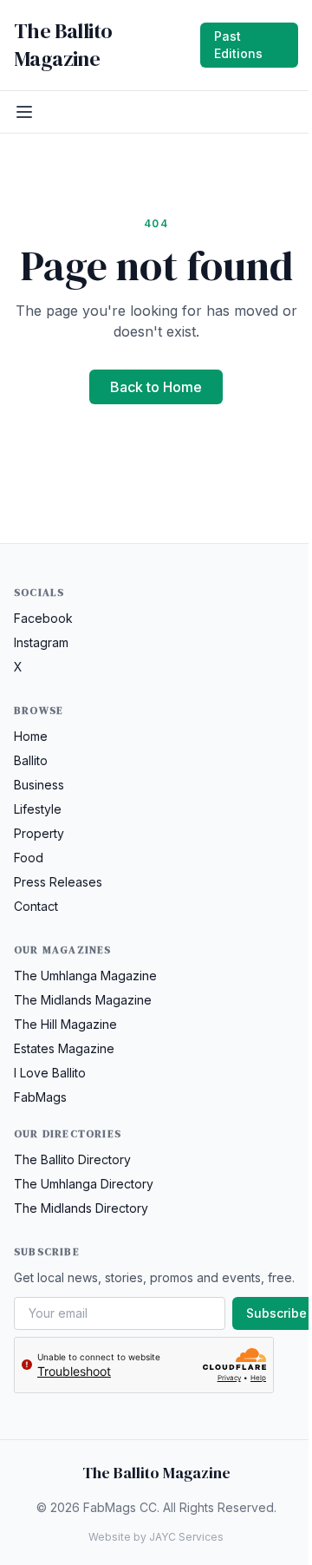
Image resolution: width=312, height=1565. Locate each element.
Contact (36, 906)
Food (28, 857)
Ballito (31, 760)
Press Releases (58, 881)
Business (39, 784)
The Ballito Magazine (63, 45)
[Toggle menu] (24, 111)
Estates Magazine (64, 1048)
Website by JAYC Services (156, 1536)
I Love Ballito (50, 1072)
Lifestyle (38, 809)
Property (39, 833)
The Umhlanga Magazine (85, 975)
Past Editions (238, 45)
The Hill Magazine (65, 1024)
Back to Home (156, 387)
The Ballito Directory (72, 1159)
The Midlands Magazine (83, 999)
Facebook (43, 618)
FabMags (40, 1097)
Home (31, 736)
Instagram (41, 642)
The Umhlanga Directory (83, 1183)
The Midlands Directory (81, 1208)
